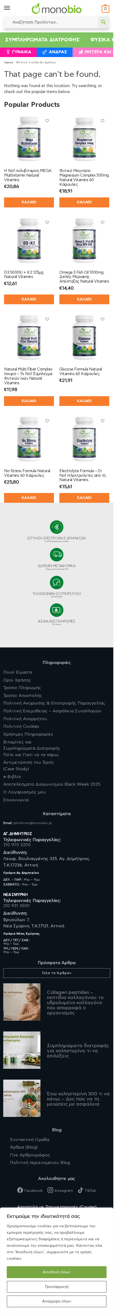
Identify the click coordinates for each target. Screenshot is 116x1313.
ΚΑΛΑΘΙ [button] (84, 202)
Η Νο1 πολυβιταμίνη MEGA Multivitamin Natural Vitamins (28, 175)
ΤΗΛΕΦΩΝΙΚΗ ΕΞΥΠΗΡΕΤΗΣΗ (56, 595)
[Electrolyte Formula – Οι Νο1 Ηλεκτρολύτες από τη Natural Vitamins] (84, 439)
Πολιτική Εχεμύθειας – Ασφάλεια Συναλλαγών (52, 711)
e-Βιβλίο (12, 777)
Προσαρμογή (57, 1287)
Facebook (33, 1191)
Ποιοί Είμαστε (18, 672)
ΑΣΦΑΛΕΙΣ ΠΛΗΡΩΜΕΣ (56, 623)
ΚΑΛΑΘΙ (29, 202)
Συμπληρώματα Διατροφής (42, 39)
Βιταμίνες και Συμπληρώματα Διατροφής (31, 748)
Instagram (63, 1191)
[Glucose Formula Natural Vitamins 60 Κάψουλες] (84, 337)
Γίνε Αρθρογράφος (30, 1155)
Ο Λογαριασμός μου (24, 792)
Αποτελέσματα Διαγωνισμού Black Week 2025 (51, 784)
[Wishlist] (47, 121)
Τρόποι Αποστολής (22, 695)
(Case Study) (28, 765)
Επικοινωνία (16, 800)
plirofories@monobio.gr (32, 823)
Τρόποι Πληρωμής (22, 688)
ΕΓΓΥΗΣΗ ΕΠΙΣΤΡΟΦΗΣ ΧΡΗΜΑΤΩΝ (57, 540)
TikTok (90, 1191)
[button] (104, 9)
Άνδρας (58, 52)
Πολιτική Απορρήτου (25, 719)
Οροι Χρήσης (17, 680)
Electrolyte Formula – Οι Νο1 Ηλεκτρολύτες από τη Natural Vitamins (82, 475)
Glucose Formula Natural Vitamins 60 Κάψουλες (80, 371)
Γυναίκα (21, 52)
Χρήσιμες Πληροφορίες (28, 734)
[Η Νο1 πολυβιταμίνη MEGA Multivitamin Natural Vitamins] (29, 139)
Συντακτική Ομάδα (29, 1139)
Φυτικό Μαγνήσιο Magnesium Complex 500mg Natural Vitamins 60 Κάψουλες (84, 177)
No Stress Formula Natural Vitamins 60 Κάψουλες (27, 473)
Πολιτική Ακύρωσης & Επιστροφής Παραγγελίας (54, 703)
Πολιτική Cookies (21, 726)
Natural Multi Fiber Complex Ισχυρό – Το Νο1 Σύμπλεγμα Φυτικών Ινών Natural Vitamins (28, 376)
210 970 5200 (17, 845)
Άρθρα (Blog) (23, 1147)
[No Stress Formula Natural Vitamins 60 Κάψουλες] (29, 439)
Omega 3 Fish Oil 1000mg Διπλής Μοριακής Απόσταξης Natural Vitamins (84, 277)
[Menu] (12, 8)
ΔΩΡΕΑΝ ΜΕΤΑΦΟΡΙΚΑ (57, 567)
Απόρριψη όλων (56, 1301)
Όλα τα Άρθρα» (56, 973)
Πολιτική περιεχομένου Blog (40, 1162)
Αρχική (8, 62)
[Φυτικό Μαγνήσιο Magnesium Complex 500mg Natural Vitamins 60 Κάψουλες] (84, 139)
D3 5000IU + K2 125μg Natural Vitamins (23, 274)
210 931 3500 (16, 906)
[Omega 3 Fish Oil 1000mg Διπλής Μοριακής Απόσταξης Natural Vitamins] (84, 241)
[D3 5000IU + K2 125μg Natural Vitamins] (29, 241)
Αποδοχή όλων (56, 1272)
